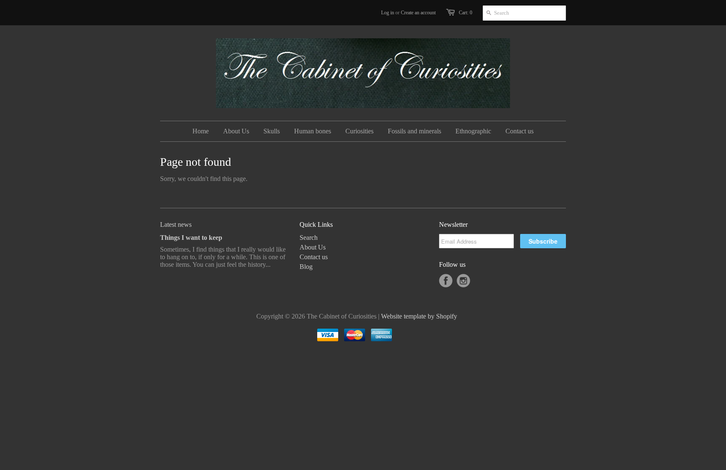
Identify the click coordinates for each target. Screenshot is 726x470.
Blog (306, 266)
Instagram (463, 280)
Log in (387, 13)
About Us (313, 247)
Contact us (314, 256)
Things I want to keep (191, 237)
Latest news (176, 224)
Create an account (418, 13)
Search (309, 237)
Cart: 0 (465, 13)
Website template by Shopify (419, 316)
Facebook (445, 280)
